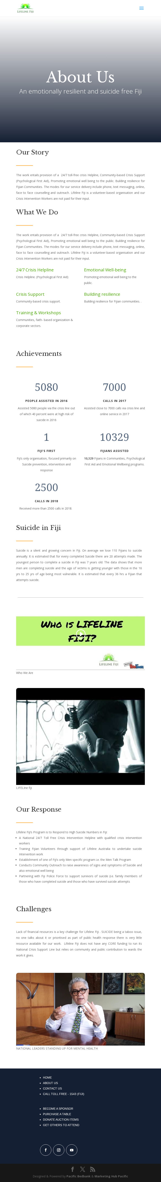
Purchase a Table (57, 1114)
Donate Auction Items (61, 1119)
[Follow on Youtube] (71, 1150)
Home (47, 1077)
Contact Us (52, 1088)
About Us (50, 1083)
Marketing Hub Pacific (111, 1176)
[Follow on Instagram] (58, 1150)
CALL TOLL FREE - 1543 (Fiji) (63, 1094)
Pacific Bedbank (78, 1176)
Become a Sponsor (58, 1108)
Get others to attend (61, 1125)
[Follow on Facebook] (45, 1150)
